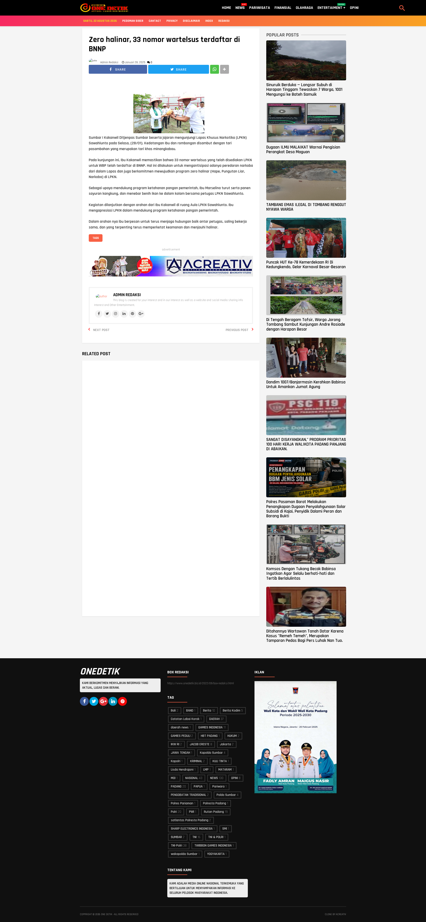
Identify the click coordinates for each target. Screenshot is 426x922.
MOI (173, 778)
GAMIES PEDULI (180, 736)
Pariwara (218, 786)
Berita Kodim (231, 710)
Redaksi (224, 21)
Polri (174, 812)
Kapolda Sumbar (211, 753)
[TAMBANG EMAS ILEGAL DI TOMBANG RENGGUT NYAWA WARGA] (306, 180)
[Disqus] (171, 427)
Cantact (155, 21)
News (240, 6)
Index (209, 21)
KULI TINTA (220, 761)
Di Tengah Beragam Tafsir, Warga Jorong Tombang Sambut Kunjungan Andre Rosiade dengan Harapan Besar (305, 324)
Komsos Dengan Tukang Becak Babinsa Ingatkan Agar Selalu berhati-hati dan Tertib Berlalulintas (301, 573)
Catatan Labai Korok (185, 719)
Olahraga (304, 7)
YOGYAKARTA (216, 854)
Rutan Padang (214, 812)
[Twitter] (107, 314)
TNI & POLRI (215, 837)
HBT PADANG (209, 736)
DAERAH (214, 719)
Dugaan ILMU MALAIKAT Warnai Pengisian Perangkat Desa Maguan (303, 149)
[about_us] (101, 296)
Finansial (282, 7)
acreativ (341, 914)
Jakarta (225, 744)
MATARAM (225, 769)
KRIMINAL (196, 761)
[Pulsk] (122, 701)
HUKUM (232, 736)
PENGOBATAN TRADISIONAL (188, 795)
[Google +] (103, 701)
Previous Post (237, 330)
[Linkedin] (124, 314)
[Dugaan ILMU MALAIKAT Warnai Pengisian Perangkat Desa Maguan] (306, 123)
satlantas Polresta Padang (189, 820)
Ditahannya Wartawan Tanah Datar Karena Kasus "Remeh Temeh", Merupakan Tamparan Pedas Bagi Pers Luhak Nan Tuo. (304, 636)
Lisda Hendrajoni (182, 769)
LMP (206, 769)
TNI (194, 837)
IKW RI (175, 744)
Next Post (101, 330)
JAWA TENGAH (180, 753)
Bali (173, 710)
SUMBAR (176, 837)
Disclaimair (191, 21)
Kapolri (175, 761)
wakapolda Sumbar (184, 854)
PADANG (176, 786)
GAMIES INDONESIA (210, 727)
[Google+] (141, 314)
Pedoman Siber (132, 21)
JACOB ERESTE (199, 744)
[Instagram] (115, 314)
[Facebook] (99, 314)
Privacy (172, 21)
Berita (207, 710)
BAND (189, 710)
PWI (191, 812)
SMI (224, 829)
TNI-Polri (176, 845)
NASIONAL (191, 778)
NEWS (214, 778)
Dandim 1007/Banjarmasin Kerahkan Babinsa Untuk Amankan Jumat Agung (305, 384)
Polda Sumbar (226, 795)
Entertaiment (331, 6)
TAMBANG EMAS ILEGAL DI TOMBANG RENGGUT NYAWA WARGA (306, 207)
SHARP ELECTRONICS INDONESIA (192, 829)
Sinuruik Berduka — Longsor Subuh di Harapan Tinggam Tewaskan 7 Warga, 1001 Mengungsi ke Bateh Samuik (304, 89)
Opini (354, 7)
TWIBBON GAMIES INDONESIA (213, 845)
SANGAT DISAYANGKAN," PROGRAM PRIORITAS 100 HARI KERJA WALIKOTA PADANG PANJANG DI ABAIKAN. (306, 444)
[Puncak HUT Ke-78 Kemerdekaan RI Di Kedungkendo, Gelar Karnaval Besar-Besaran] (306, 238)
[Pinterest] (132, 314)
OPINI (234, 778)
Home (226, 7)
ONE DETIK (106, 914)
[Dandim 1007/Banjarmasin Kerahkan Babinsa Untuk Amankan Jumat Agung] (306, 358)
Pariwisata (259, 7)
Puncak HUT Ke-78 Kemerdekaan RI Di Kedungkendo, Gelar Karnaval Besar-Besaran (306, 264)
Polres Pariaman (182, 803)
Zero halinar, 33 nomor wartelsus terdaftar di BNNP (164, 44)
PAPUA (198, 786)
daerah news (180, 727)
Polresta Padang (214, 803)
